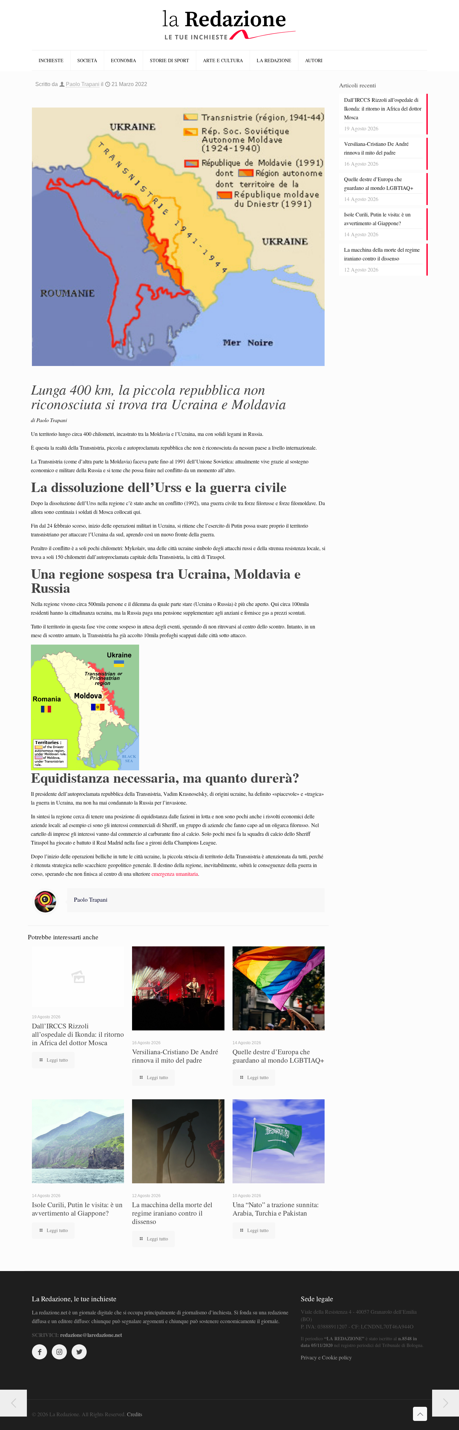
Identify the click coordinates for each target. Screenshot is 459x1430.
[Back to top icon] (420, 1414)
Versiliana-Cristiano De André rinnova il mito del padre (175, 1056)
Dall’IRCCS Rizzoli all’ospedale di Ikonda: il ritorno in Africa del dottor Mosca (78, 1034)
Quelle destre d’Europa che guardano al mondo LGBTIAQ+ (278, 1056)
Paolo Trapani (82, 84)
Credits (134, 1414)
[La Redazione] (229, 25)
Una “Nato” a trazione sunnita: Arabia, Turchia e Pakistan (276, 1209)
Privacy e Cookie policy (326, 1357)
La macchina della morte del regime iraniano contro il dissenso (172, 1213)
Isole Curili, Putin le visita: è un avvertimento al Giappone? (77, 1209)
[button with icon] (39, 1351)
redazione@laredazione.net (91, 1335)
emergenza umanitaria (175, 873)
